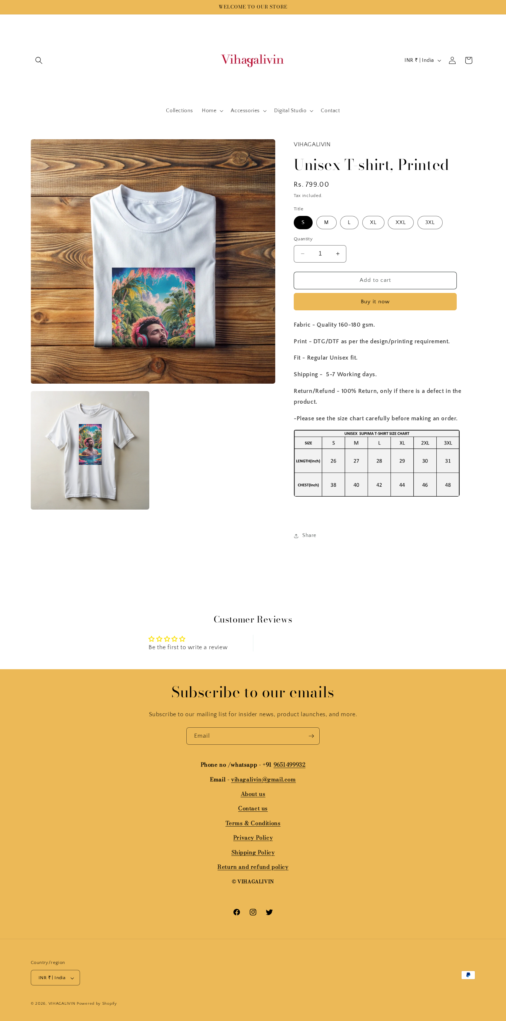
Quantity (303, 238)
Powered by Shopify (97, 1004)
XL (373, 223)
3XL (430, 223)
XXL (401, 223)
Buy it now (375, 301)
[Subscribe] (311, 736)
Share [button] (309, 535)
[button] (39, 60)
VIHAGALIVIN (62, 1004)
